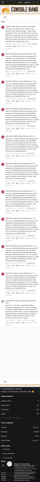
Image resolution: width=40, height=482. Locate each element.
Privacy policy (23, 391)
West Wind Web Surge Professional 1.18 (20, 218)
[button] (2, 2)
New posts (6, 449)
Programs (9, 48)
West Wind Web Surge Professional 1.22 (20, 136)
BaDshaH (8, 44)
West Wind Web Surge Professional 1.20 (20, 163)
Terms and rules (13, 391)
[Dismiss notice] (36, 462)
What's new (5, 446)
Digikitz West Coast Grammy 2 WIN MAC (21, 26)
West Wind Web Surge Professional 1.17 (20, 273)
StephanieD (35, 440)
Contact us (4, 391)
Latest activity (7, 458)
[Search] (38, 2)
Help (29, 391)
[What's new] (33, 2)
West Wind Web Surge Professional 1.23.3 (21, 54)
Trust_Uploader (10, 320)
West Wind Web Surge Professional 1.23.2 (21, 81)
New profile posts (8, 453)
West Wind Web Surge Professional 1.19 (20, 191)
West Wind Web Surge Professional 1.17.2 (21, 246)
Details (3, 478)
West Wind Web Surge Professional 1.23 (20, 109)
